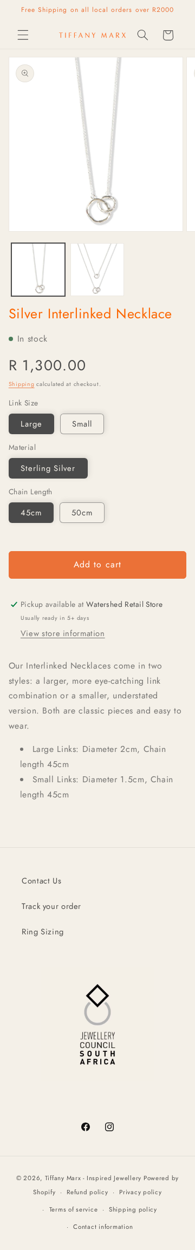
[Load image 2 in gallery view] (97, 270)
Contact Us (41, 881)
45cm (31, 513)
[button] (22, 35)
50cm (82, 513)
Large (31, 424)
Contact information (103, 1226)
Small (82, 424)
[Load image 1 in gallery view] (38, 270)
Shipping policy (133, 1209)
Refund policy (87, 1192)
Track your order (51, 906)
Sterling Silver (48, 468)
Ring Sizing (43, 932)
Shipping (22, 384)
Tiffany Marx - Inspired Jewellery (93, 1178)
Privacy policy (140, 1192)
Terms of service (73, 1209)
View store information (63, 633)
